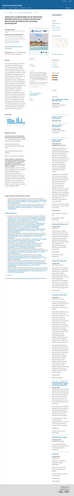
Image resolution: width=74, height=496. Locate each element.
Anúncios (22, 8)
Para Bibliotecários (56, 67)
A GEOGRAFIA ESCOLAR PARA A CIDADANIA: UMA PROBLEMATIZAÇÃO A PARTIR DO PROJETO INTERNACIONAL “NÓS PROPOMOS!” (27, 219)
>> (12, 275)
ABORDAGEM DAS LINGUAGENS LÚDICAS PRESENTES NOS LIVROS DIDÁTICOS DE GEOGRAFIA (26, 223)
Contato (29, 8)
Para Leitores (55, 62)
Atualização (55, 454)
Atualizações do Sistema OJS (60, 224)
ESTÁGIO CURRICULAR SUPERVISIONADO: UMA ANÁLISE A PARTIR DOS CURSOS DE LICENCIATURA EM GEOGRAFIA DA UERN (25, 256)
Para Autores (54, 64)
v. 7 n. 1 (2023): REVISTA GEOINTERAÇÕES (23, 12)
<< (5, 275)
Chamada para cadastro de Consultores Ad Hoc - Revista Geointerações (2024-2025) (60, 383)
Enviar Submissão (57, 14)
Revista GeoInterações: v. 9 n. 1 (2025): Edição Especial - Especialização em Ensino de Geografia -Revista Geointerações (26, 221)
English (54, 25)
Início (6, 12)
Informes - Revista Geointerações (57, 117)
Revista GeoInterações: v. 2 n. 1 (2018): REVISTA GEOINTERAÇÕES (23, 226)
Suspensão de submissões (59, 261)
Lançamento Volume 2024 (59, 295)
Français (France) (56, 30)
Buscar (68, 8)
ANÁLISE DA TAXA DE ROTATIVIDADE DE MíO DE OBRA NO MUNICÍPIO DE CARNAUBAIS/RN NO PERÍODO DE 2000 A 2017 (28, 270)
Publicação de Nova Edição (59, 437)
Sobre (4, 8)
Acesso (69, 1)
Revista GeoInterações (12, 5)
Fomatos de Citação (34, 86)
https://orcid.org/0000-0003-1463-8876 (12, 41)
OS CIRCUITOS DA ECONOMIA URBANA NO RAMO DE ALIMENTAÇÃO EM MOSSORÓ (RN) (27, 239)
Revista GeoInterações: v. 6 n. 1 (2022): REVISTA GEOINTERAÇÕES (24, 241)
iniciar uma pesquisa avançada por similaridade (26, 278)
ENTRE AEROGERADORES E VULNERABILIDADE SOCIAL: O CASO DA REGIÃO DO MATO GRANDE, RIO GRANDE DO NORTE (26, 229)
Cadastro (65, 1)
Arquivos (16, 8)
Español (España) (56, 27)
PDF (32, 59)
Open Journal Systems (57, 54)
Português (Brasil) (56, 23)
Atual (10, 8)
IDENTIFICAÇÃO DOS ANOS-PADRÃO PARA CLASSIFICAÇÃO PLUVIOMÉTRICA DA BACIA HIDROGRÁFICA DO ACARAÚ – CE (24, 245)
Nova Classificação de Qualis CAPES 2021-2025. (60, 100)
